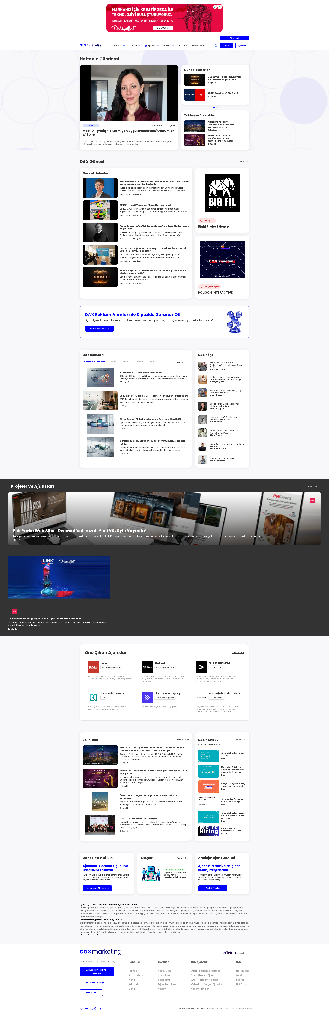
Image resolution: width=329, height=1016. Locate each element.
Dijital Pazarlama (167, 984)
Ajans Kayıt (234, 38)
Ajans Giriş (242, 45)
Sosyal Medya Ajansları (204, 975)
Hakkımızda (242, 970)
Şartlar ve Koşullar (226, 1008)
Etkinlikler (183, 45)
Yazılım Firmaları (200, 988)
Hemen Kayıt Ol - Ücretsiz (97, 888)
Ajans (132, 979)
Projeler (167, 45)
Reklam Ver (91, 992)
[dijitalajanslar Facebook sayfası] (100, 1008)
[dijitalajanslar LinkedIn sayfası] (87, 1008)
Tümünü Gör (243, 161)
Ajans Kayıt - (94, 982)
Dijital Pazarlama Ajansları (206, 970)
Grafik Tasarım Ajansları (205, 979)
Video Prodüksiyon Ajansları (207, 984)
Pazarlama (164, 979)
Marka (132, 988)
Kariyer (240, 979)
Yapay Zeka (164, 970)
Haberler (118, 45)
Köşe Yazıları (198, 45)
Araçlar (151, 361)
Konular (133, 45)
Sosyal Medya (136, 975)
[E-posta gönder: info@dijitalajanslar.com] (94, 1008)
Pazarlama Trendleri (94, 361)
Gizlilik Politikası (245, 1008)
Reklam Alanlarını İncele (99, 329)
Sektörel (133, 984)
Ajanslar (152, 45)
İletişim (240, 975)
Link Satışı (241, 984)
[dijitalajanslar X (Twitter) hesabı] (80, 1008)
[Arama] (215, 45)
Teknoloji (134, 970)
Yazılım (162, 988)
